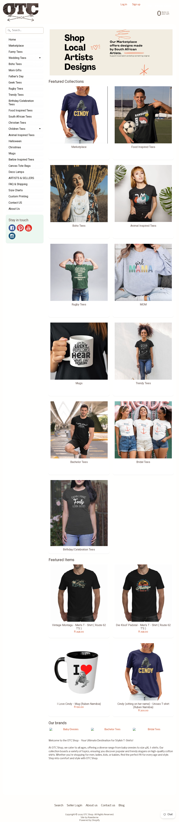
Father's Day (16, 76)
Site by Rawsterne (89, 818)
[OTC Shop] (21, 15)
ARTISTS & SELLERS (21, 178)
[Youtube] (28, 228)
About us (92, 805)
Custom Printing (18, 196)
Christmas (15, 147)
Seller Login (74, 805)
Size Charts (16, 190)
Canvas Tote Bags (20, 165)
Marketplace (16, 45)
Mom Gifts (15, 70)
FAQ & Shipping (18, 184)
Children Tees (17, 128)
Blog (122, 805)
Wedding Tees (17, 58)
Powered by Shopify (89, 820)
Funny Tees (16, 51)
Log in (124, 5)
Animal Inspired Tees (21, 135)
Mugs (12, 153)
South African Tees (20, 116)
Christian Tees (17, 122)
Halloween (15, 141)
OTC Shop (88, 815)
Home (12, 39)
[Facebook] (12, 227)
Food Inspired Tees (21, 110)
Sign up (136, 5)
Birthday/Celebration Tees (21, 102)
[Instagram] (12, 235)
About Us (14, 208)
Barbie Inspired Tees (21, 159)
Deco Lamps (16, 172)
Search (58, 805)
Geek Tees (15, 82)
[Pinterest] (20, 227)
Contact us (108, 805)
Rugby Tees (16, 88)
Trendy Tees (16, 94)
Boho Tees (15, 64)
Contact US (15, 202)
